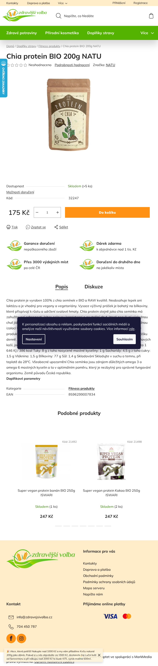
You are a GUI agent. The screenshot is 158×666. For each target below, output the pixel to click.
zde (132, 329)
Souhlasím (124, 339)
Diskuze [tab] (94, 286)
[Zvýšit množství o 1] (58, 212)
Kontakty (12, 3)
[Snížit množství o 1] (37, 212)
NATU (110, 65)
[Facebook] (11, 638)
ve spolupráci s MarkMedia (131, 657)
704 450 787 (27, 626)
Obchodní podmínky (98, 576)
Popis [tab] (61, 286)
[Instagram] (21, 638)
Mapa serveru (94, 588)
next (148, 480)
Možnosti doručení (20, 192)
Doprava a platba (38, 3)
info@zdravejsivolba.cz (34, 617)
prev (9, 480)
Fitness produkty (82, 388)
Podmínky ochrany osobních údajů (109, 582)
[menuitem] (21, 33)
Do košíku (107, 212)
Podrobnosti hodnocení (72, 65)
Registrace (141, 3)
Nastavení (34, 339)
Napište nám (93, 594)
